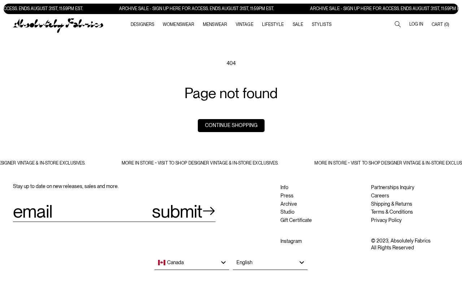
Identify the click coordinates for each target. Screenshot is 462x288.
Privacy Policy (386, 220)
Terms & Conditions (392, 212)
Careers (380, 195)
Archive (288, 204)
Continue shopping (231, 125)
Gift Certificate (296, 220)
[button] (178, 24)
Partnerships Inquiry (392, 187)
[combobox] (191, 263)
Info (284, 187)
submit (177, 211)
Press (286, 195)
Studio (287, 212)
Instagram (291, 241)
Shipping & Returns (391, 204)
